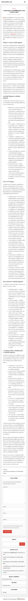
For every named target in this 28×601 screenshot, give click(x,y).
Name (4, 506)
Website (5, 519)
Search (14, 539)
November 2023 (6, 585)
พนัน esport (13, 34)
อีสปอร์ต (14, 8)
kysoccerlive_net (6, 2)
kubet (4, 17)
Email (4, 513)
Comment (5, 487)
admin (19, 14)
